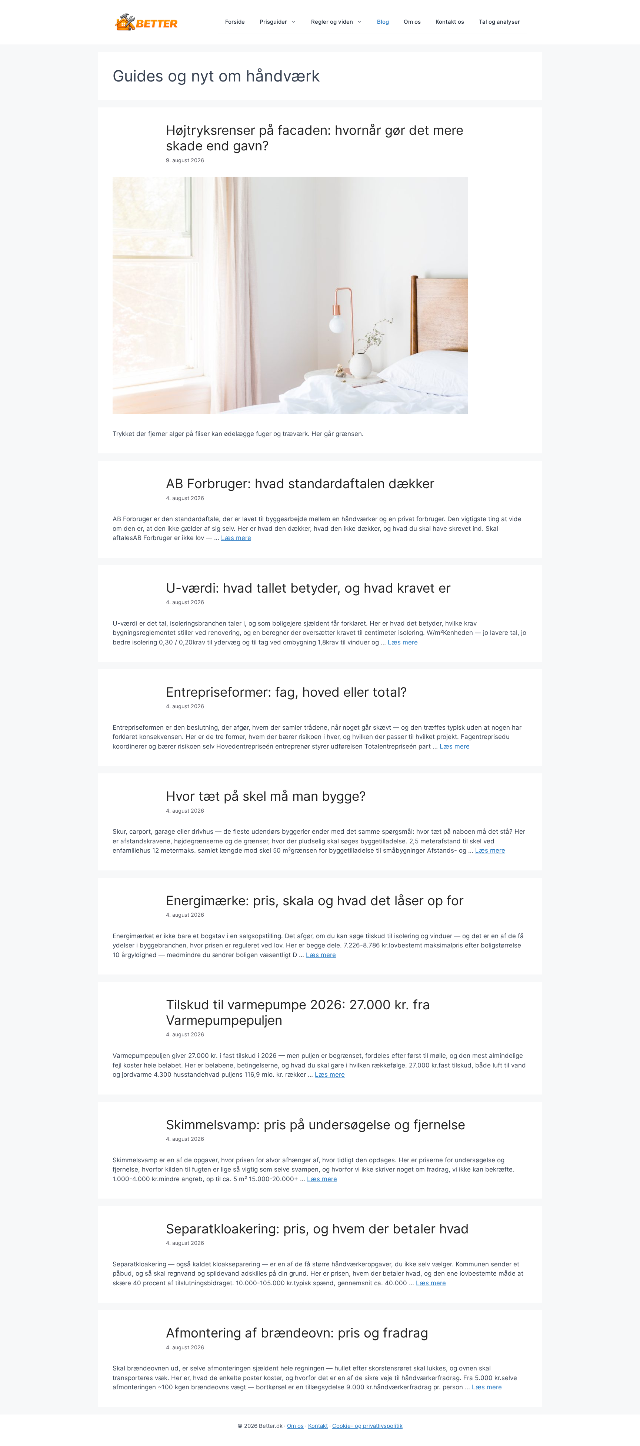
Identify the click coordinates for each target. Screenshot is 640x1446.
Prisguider (273, 21)
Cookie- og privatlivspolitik (367, 1425)
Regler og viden (332, 21)
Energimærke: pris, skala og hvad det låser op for (315, 900)
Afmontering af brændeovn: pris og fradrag (297, 1332)
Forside (235, 21)
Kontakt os (450, 21)
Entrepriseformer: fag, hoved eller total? (286, 692)
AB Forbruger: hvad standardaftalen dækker (300, 483)
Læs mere (236, 538)
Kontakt (318, 1425)
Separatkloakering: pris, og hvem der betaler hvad (317, 1228)
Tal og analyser (499, 21)
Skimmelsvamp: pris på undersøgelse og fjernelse (315, 1124)
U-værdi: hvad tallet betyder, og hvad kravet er (308, 588)
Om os (412, 21)
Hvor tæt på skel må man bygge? (266, 796)
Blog (383, 21)
